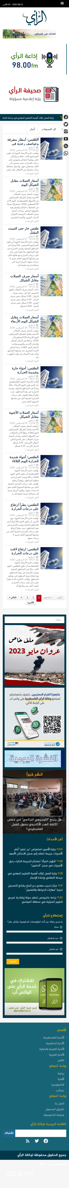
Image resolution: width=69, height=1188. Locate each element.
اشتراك (9, 1133)
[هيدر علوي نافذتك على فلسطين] (34, 34)
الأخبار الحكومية (55, 1043)
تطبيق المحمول (54, 1109)
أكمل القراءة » (32, 173)
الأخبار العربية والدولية (51, 1049)
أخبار (32, 129)
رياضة (61, 1073)
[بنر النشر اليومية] (34, 759)
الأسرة (61, 1079)
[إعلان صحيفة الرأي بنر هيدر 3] (34, 93)
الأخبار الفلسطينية (53, 1037)
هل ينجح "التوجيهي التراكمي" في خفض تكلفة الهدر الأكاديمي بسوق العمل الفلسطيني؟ (34, 824)
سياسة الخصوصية (54, 1115)
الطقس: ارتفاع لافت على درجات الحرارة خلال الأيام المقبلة (24, 553)
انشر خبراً (34, 774)
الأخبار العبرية (56, 1054)
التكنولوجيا (58, 1084)
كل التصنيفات (49, 129)
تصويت (13, 961)
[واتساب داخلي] (34, 992)
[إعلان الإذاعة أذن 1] (33, 59)
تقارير (61, 1060)
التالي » (12, 597)
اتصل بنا (59, 1103)
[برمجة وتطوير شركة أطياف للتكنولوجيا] (19, 1174)
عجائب (60, 1090)
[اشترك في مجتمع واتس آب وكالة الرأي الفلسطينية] (34, 718)
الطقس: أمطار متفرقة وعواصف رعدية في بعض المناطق (23, 144)
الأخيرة (31, 602)
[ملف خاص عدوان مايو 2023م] (34, 656)
